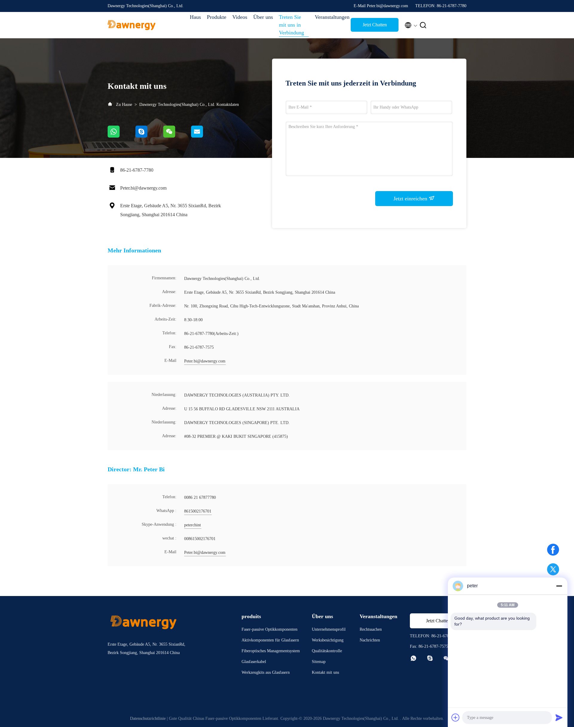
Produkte (216, 17)
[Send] (559, 717)
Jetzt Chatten (375, 24)
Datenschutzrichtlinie (148, 718)
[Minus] (559, 585)
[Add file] (455, 717)
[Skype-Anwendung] (149, 136)
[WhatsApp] (121, 136)
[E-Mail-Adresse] (204, 136)
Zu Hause (124, 104)
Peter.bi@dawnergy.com (143, 187)
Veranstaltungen (330, 17)
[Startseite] (131, 25)
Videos (239, 17)
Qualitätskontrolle (327, 651)
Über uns (263, 17)
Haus (195, 17)
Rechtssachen (371, 629)
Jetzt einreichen (411, 199)
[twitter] (553, 569)
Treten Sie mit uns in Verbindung (291, 25)
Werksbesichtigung (328, 640)
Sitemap (319, 661)
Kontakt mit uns (325, 672)
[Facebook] (553, 550)
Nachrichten (370, 640)
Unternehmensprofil (329, 629)
